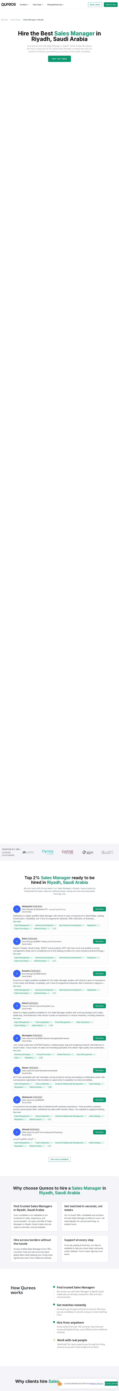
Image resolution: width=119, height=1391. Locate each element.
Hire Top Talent (59, 58)
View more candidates (59, 1159)
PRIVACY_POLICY (96, 1384)
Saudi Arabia (15, 20)
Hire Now (99, 909)
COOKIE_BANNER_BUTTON (111, 1384)
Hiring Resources (54, 4)
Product (23, 4)
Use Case (37, 4)
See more (17, 921)
